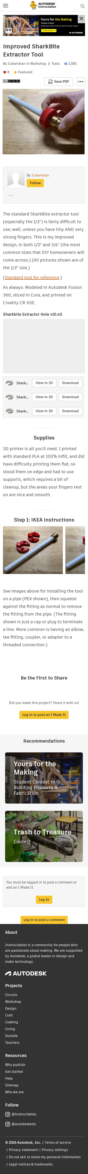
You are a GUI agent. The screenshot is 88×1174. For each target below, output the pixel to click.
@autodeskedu (24, 1124)
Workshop (38, 64)
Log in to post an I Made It (44, 714)
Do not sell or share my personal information (45, 1157)
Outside (11, 1035)
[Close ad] (81, 19)
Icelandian (16, 64)
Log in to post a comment (44, 919)
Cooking (11, 1022)
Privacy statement (23, 1149)
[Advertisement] (44, 25)
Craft (9, 1015)
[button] (5, 6)
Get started (14, 1071)
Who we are (14, 1092)
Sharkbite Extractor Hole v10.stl (32, 314)
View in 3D (44, 382)
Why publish (15, 1064)
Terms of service (58, 1142)
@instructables (24, 1114)
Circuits (11, 994)
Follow (35, 183)
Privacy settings (55, 1149)
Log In (44, 899)
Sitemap (12, 1085)
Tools (55, 64)
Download (70, 382)
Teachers (12, 1042)
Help (9, 1078)
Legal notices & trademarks (31, 1164)
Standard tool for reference (32, 277)
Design (10, 1008)
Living (10, 1029)
